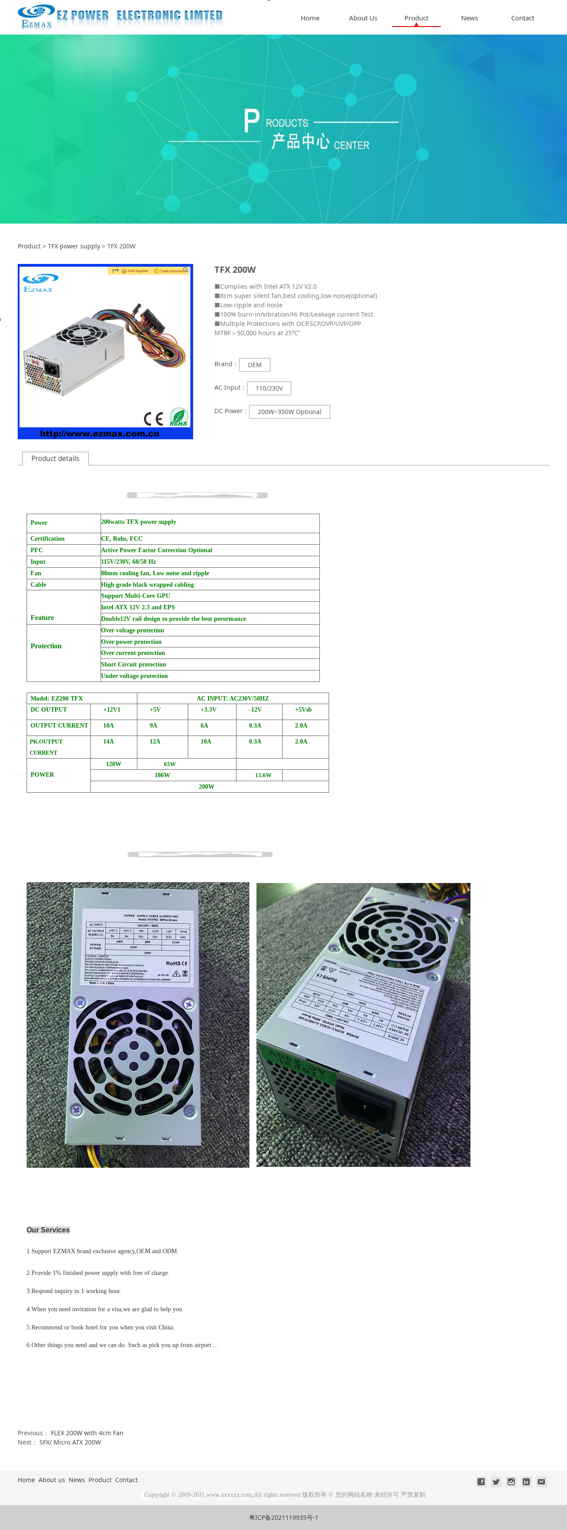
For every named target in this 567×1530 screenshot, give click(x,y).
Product (416, 17)
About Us (363, 17)
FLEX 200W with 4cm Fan (87, 1433)
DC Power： (231, 411)
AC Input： (230, 387)
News (469, 17)
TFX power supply (74, 246)
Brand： (226, 364)
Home (310, 17)
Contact (522, 17)
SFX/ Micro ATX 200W (70, 1442)
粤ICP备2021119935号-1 (283, 1517)
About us (52, 1480)
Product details (55, 458)
